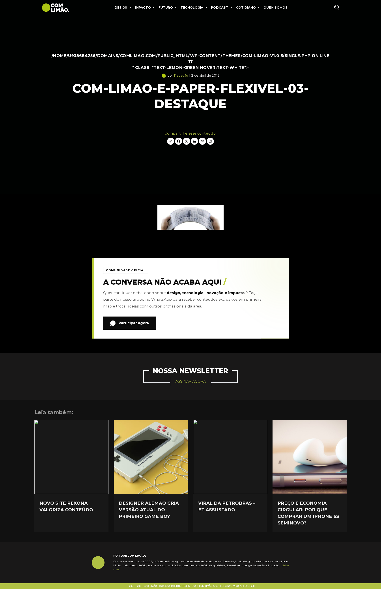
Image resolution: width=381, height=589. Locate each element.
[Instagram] (210, 141)
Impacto (143, 7)
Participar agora (134, 323)
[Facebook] (178, 141)
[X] (186, 141)
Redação (181, 76)
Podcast (219, 7)
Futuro (166, 7)
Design (121, 7)
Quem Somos (275, 7)
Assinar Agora (191, 381)
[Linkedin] (194, 141)
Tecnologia (192, 7)
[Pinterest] (202, 141)
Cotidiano (246, 7)
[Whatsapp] (170, 141)
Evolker (250, 586)
